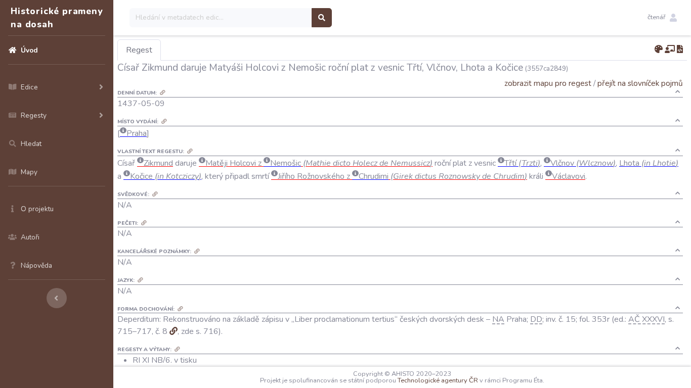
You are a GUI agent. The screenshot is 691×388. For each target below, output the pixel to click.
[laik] (670, 49)
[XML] (680, 49)
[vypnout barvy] (659, 49)
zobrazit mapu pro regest (547, 83)
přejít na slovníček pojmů (640, 83)
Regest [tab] (139, 50)
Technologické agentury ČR (438, 380)
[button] (662, 17)
